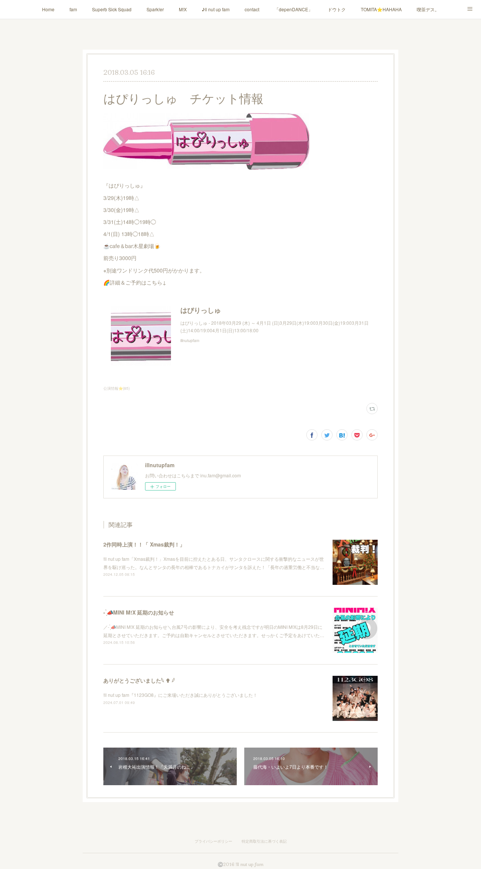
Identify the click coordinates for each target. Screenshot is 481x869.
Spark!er (155, 9)
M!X (183, 9)
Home (48, 9)
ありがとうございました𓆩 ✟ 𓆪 (139, 680)
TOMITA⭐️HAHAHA (381, 9)
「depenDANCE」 (293, 9)
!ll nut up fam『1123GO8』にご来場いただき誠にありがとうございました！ (180, 695)
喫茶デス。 (428, 9)
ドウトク (337, 9)
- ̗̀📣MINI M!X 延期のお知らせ (138, 612)
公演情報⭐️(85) (116, 388)
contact (252, 9)
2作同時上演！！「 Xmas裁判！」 (144, 544)
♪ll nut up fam (216, 9)
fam (73, 9)
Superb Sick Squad (112, 9)
